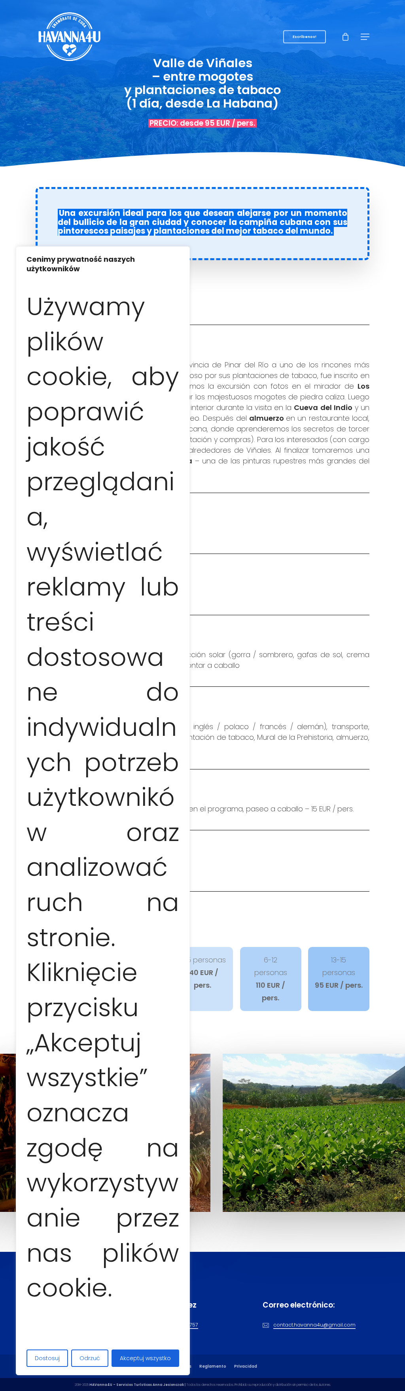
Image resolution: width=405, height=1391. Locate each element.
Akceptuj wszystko (145, 1358)
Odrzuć (89, 1358)
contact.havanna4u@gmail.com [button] (314, 1324)
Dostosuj (47, 1358)
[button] (365, 37)
